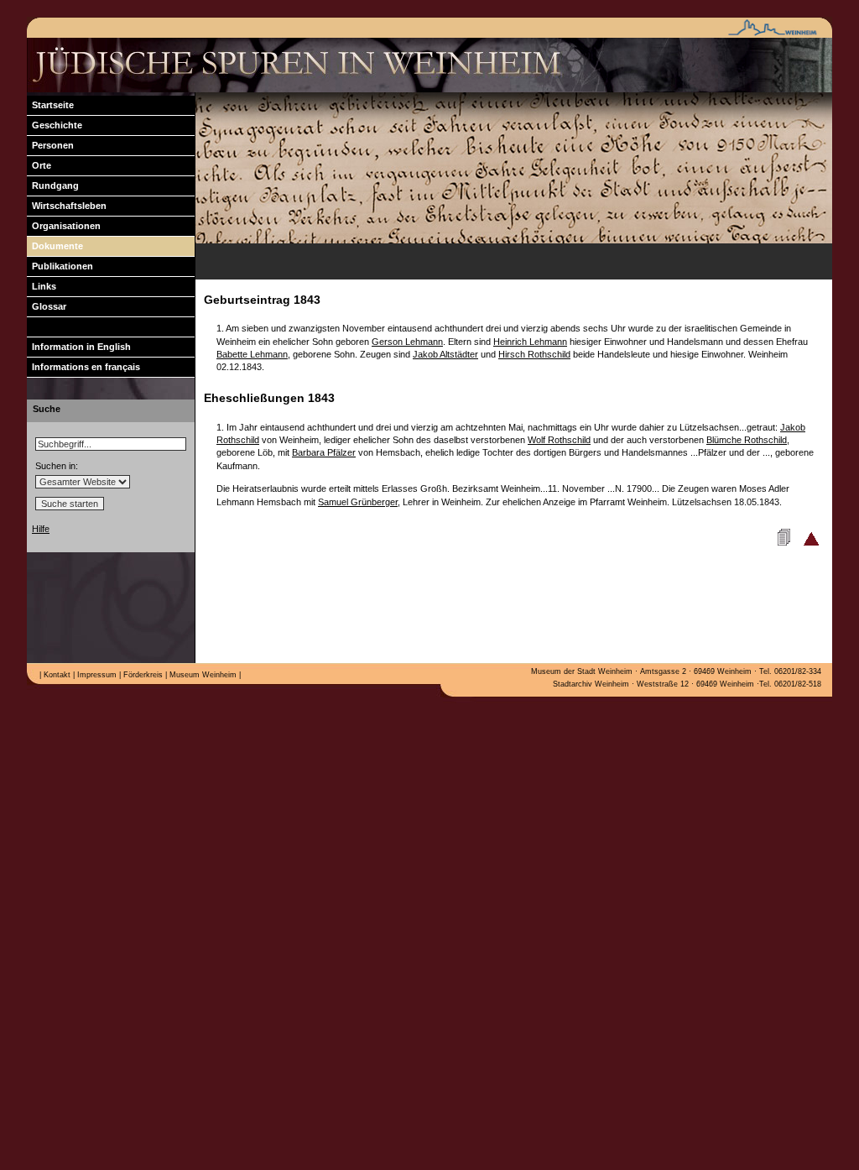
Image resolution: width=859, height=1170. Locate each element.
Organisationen (64, 226)
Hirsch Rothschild (534, 354)
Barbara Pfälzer (324, 452)
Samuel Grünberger (358, 502)
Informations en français (83, 367)
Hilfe (40, 529)
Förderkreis (142, 675)
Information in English (79, 347)
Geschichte (54, 125)
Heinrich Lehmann (530, 342)
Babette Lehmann (252, 354)
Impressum (96, 675)
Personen (50, 145)
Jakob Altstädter (445, 354)
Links (41, 286)
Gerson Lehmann (407, 342)
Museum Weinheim (202, 675)
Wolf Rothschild (559, 440)
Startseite (50, 105)
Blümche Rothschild (746, 440)
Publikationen (60, 266)
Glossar (46, 306)
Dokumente (55, 246)
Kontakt (55, 675)
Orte (39, 165)
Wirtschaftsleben (67, 206)
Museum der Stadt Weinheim (582, 671)
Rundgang (53, 185)
